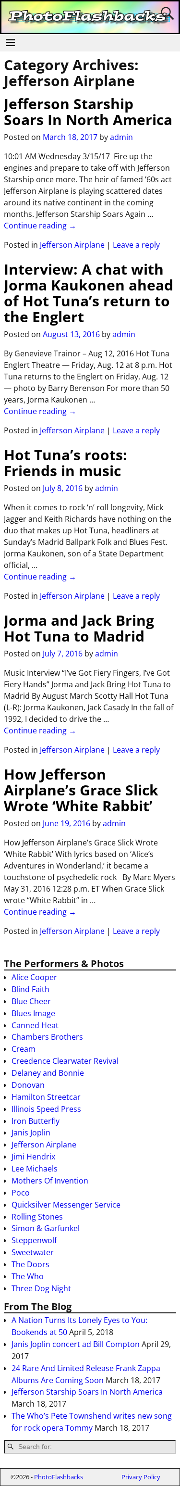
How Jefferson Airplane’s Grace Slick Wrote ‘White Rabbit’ (81, 790)
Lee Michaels (35, 1168)
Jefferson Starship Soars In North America (88, 111)
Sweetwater (33, 1252)
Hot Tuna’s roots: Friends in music (65, 462)
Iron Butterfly (36, 1121)
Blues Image (33, 1013)
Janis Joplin (31, 1132)
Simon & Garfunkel (46, 1228)
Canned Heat (35, 1025)
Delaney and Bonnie (48, 1073)
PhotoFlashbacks (58, 1477)
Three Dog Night (41, 1288)
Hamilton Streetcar (46, 1097)
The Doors (30, 1264)
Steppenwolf (34, 1240)
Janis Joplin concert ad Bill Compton (76, 1344)
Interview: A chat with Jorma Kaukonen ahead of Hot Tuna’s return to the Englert (88, 293)
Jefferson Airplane (72, 244)
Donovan (28, 1085)
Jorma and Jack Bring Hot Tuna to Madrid (79, 628)
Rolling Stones (37, 1216)
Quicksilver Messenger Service (66, 1204)
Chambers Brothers (47, 1037)
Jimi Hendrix (33, 1156)
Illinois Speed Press (46, 1109)
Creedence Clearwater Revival (65, 1061)
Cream (24, 1049)
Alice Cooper (34, 977)
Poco (21, 1192)
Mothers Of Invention (50, 1180)
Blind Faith (30, 989)
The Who (28, 1276)
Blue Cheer (31, 1001)
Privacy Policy (140, 1477)
